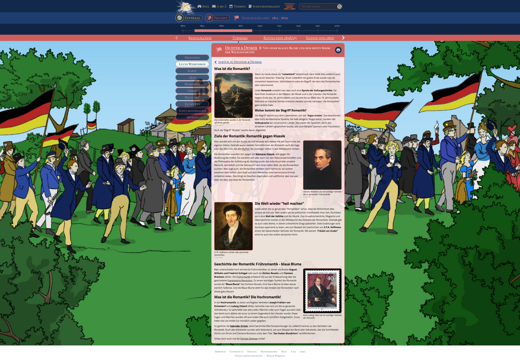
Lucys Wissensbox (192, 64)
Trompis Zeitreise (249, 338)
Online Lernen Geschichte (249, 355)
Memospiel (192, 84)
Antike (244, 141)
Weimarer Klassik (265, 154)
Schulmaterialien (192, 111)
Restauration (200, 38)
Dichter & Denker (241, 47)
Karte (192, 71)
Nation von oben (320, 38)
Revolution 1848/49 (280, 38)
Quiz (192, 77)
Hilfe (284, 351)
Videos (192, 91)
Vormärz (240, 38)
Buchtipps (192, 104)
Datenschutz (236, 351)
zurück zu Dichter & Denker (240, 62)
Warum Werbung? (276, 355)
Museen (192, 117)
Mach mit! (192, 97)
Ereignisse (192, 57)
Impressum (220, 351)
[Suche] (339, 6)
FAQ (293, 351)
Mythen (246, 149)
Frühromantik (243, 277)
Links (302, 351)
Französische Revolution (240, 280)
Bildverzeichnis (269, 351)
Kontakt (252, 351)
